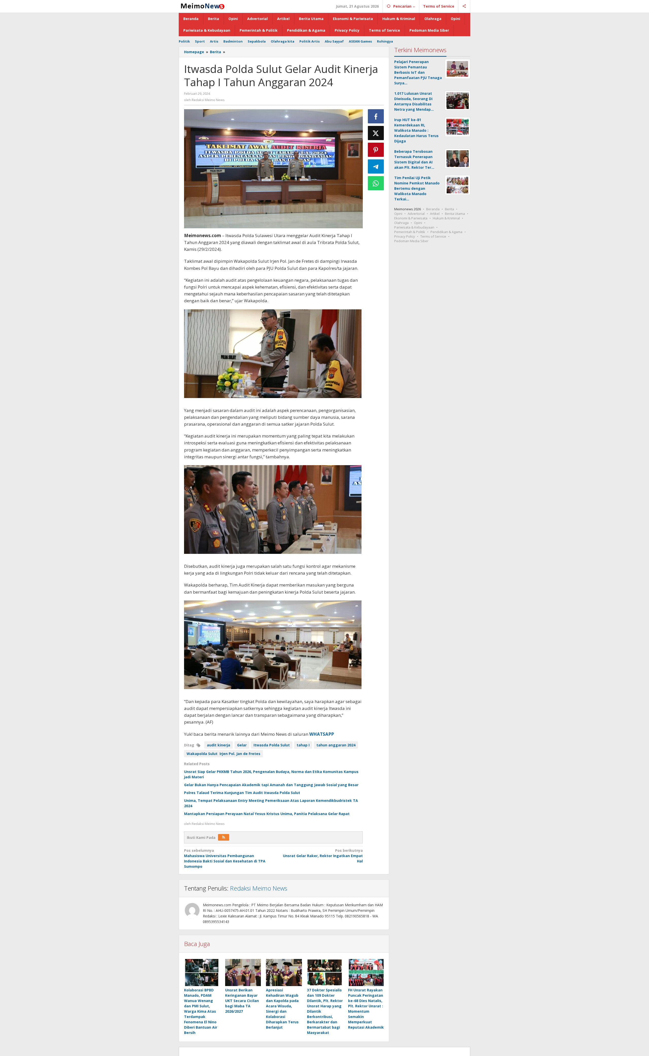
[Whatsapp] (376, 183)
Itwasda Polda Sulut (272, 745)
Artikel (435, 213)
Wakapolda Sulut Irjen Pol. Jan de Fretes (223, 753)
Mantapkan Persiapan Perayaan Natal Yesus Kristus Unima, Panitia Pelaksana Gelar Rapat (267, 813)
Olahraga (401, 222)
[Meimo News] (202, 5)
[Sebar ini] (376, 116)
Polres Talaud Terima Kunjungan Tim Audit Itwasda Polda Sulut (242, 792)
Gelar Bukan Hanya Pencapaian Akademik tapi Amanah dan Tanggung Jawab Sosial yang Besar (271, 784)
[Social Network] (464, 6)
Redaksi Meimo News (258, 888)
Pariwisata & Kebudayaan (414, 227)
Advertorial (416, 213)
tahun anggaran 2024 (335, 745)
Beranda (433, 209)
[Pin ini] (376, 150)
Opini (398, 213)
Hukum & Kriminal (446, 218)
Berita (449, 209)
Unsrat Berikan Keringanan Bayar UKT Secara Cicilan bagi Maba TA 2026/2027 (242, 1001)
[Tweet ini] (376, 133)
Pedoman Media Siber (411, 241)
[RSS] (223, 837)
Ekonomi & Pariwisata (410, 218)
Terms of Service (433, 236)
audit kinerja (218, 745)
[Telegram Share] (376, 166)
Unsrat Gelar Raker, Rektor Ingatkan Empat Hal (323, 855)
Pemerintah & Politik (409, 232)
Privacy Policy (404, 236)
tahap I (303, 745)
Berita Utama (455, 213)
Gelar (242, 745)
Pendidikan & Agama (446, 232)
